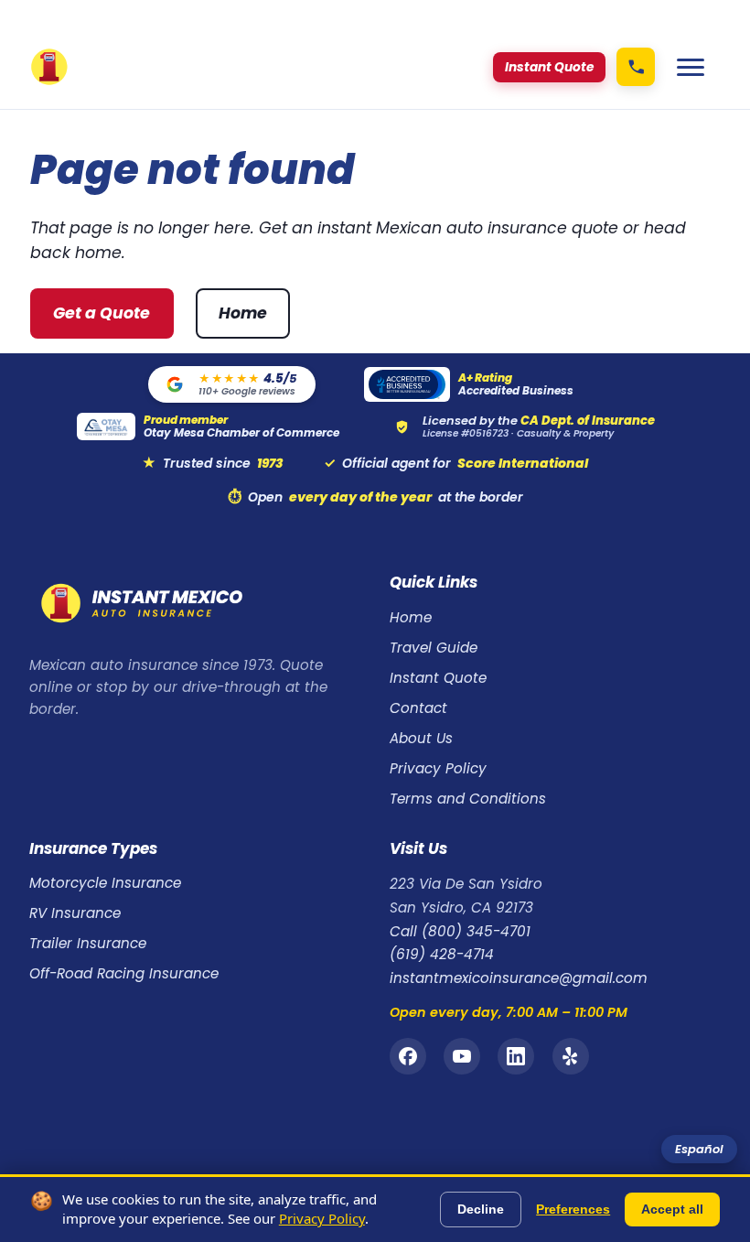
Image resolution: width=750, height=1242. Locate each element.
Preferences (573, 1209)
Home (243, 313)
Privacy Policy (438, 768)
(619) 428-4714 (442, 954)
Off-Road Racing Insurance (124, 973)
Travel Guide (433, 647)
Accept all (672, 1209)
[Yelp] (570, 1056)
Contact (418, 708)
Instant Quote (438, 677)
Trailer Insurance (87, 943)
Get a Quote (101, 313)
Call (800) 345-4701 (460, 931)
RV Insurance (75, 913)
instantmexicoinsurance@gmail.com (519, 978)
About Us (421, 738)
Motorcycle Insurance (105, 882)
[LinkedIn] (516, 1056)
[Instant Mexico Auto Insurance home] (49, 66)
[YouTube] (462, 1056)
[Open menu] (691, 67)
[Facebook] (408, 1056)
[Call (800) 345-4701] (635, 67)
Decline (480, 1209)
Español (699, 1149)
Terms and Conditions (468, 798)
